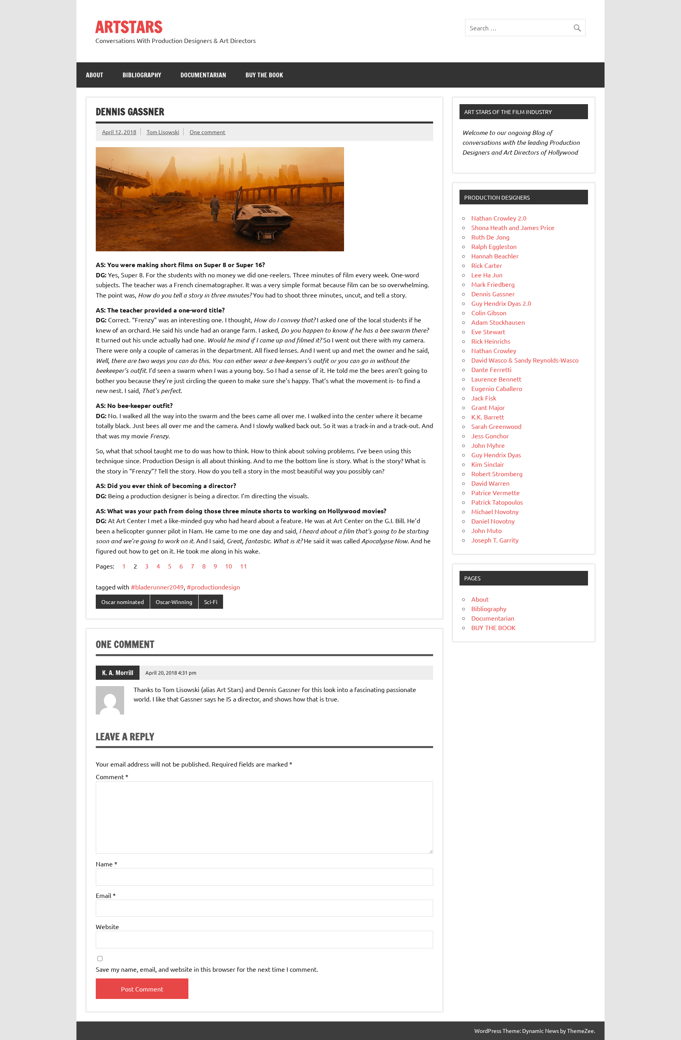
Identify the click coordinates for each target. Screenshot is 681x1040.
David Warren (490, 483)
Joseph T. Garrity (495, 540)
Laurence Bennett (496, 379)
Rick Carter (486, 265)
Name (106, 863)
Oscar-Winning (174, 601)
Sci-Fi (211, 601)
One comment (207, 131)
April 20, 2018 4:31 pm (170, 672)
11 (243, 566)
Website (107, 926)
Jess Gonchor (490, 436)
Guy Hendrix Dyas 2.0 (501, 303)
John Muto (486, 530)
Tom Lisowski (163, 131)
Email (106, 895)
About (94, 75)
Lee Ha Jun (486, 275)
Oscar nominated (122, 601)
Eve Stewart (488, 331)
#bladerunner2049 (157, 587)
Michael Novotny (495, 511)
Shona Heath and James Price (512, 227)
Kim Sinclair (487, 464)
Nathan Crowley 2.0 (499, 218)
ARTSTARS (128, 26)
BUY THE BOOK (264, 75)
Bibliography (142, 75)
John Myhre (488, 445)
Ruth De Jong (490, 237)
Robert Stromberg (497, 473)
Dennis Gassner (493, 293)
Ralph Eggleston (494, 246)
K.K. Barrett (487, 417)
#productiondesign (213, 587)
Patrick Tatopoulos (497, 502)
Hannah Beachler (495, 256)
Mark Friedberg (493, 284)
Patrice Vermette (495, 492)
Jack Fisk (483, 398)
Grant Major (488, 407)
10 (228, 566)
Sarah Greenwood (496, 426)
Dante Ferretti (491, 369)
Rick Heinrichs (490, 341)
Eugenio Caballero (496, 388)
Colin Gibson (488, 312)
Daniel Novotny (493, 521)
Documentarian (203, 75)
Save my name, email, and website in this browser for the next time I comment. (207, 969)
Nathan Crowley (493, 350)
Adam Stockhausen (498, 322)
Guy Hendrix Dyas (496, 454)
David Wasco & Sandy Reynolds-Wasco (525, 360)
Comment (112, 776)
